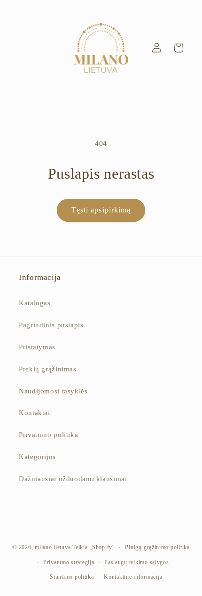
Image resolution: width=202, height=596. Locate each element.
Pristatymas (37, 347)
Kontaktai (34, 412)
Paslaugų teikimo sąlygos (136, 562)
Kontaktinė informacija (133, 577)
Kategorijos (37, 456)
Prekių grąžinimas (48, 369)
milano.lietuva (52, 547)
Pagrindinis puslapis (51, 325)
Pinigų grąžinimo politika (157, 547)
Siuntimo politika (72, 577)
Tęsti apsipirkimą (101, 210)
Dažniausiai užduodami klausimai (73, 479)
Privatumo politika (48, 434)
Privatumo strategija (68, 562)
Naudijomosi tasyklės (53, 391)
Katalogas (35, 303)
